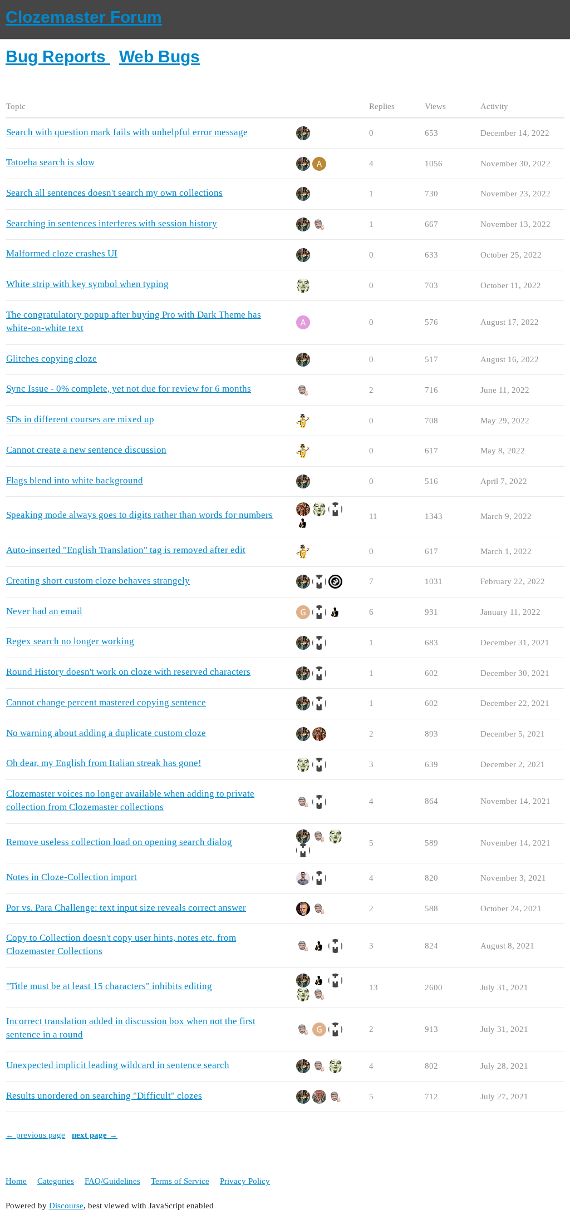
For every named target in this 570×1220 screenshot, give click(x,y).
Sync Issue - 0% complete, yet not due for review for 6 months (128, 388)
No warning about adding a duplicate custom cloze (106, 733)
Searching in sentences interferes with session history (111, 223)
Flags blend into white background (74, 480)
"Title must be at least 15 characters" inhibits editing (109, 986)
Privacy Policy (245, 1181)
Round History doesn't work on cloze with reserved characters (128, 671)
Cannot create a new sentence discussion (86, 449)
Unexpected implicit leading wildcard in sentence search (117, 1065)
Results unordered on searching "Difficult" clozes (104, 1095)
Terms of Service (180, 1181)
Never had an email (44, 611)
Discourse (66, 1205)
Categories (55, 1181)
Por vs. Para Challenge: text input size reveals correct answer (126, 907)
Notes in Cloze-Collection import (71, 877)
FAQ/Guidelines (112, 1181)
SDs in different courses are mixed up (80, 419)
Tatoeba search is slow (50, 162)
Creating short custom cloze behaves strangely (98, 580)
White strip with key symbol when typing (87, 284)
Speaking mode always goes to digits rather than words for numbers (139, 515)
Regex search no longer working (70, 641)
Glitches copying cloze (51, 358)
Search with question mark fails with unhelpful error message (127, 132)
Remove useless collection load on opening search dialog (119, 842)
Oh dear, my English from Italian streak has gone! (104, 763)
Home (16, 1181)
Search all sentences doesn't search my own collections (114, 192)
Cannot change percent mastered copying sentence (106, 702)
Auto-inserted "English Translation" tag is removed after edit (125, 550)
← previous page (35, 1134)
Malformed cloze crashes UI (61, 253)
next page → (94, 1134)
